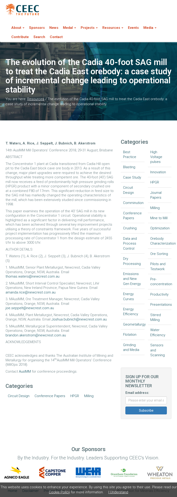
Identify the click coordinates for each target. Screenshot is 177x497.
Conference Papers (50, 396)
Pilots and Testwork (157, 266)
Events (133, 28)
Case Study (132, 177)
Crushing (130, 228)
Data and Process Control (130, 244)
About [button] (16, 28)
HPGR (74, 396)
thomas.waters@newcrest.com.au (32, 276)
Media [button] (148, 28)
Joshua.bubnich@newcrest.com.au (79, 319)
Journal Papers (156, 195)
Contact (56, 37)
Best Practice (129, 154)
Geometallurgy (134, 324)
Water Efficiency (157, 332)
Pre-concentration (161, 281)
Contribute (20, 37)
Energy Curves (128, 296)
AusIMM (25, 371)
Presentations (161, 304)
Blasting (129, 167)
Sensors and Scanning (157, 350)
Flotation (129, 334)
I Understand (118, 492)
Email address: (137, 393)
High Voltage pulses (156, 157)
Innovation (158, 172)
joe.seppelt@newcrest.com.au (30, 308)
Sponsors (37, 28)
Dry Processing (132, 261)
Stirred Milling (155, 317)
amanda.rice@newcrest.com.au (31, 292)
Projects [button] (87, 28)
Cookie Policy (59, 492)
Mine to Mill (159, 218)
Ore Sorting (159, 254)
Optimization (160, 228)
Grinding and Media (131, 347)
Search (39, 37)
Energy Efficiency (130, 311)
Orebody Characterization (161, 241)
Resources (35, 99)
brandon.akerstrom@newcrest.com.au (36, 335)
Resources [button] (111, 28)
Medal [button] (68, 28)
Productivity (159, 294)
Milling (89, 396)
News (53, 28)
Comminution (133, 203)
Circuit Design (19, 396)
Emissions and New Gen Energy (132, 279)
